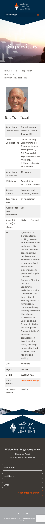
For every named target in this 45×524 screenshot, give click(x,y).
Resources (16, 71)
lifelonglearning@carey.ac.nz (22, 449)
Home (7, 71)
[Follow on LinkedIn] (26, 513)
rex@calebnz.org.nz (30, 380)
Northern (8, 78)
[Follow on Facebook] (18, 513)
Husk (22, 520)
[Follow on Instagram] (22, 513)
